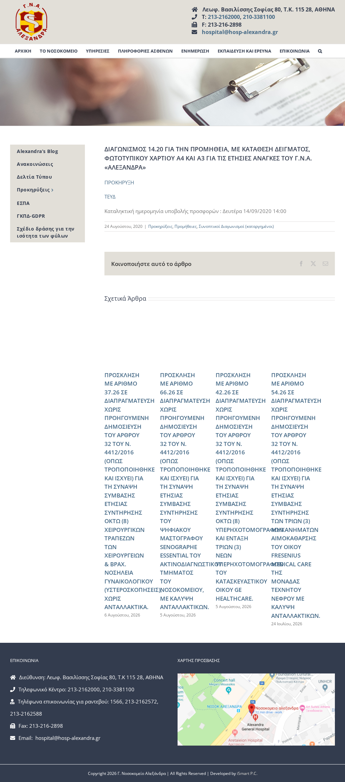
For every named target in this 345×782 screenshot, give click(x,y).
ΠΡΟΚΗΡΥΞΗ (119, 182)
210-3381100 (259, 17)
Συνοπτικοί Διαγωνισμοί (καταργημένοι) (236, 226)
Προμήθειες (186, 226)
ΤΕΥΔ (110, 196)
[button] (320, 51)
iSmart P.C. (247, 773)
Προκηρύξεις (160, 226)
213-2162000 (224, 17)
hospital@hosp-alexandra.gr (240, 32)
